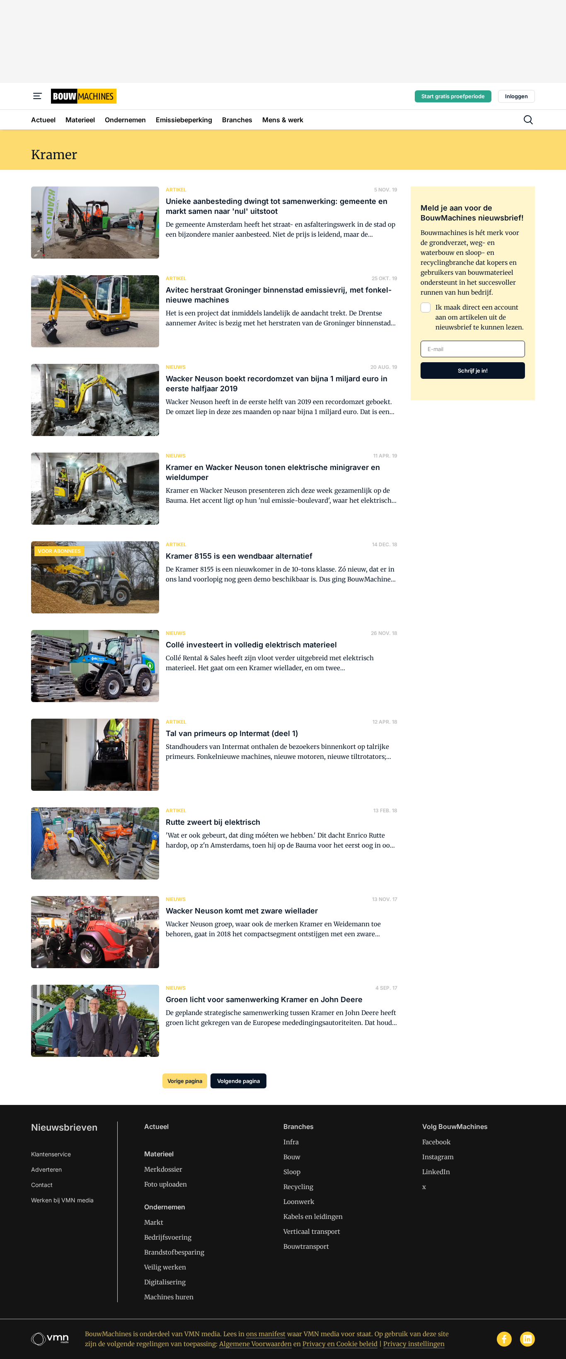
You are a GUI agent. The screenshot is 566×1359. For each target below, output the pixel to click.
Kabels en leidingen (313, 1217)
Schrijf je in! (473, 370)
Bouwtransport (306, 1246)
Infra (291, 1142)
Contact (42, 1184)
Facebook (436, 1142)
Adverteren (46, 1169)
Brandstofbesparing (174, 1252)
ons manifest (265, 1334)
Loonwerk (298, 1202)
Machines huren (169, 1297)
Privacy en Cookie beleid (339, 1344)
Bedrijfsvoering (167, 1237)
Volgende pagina (238, 1081)
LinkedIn (436, 1172)
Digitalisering (165, 1282)
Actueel (156, 1126)
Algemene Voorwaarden (255, 1344)
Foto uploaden (165, 1184)
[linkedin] (527, 1339)
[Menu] (37, 96)
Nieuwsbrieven (64, 1127)
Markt (153, 1222)
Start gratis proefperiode (453, 96)
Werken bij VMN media (62, 1200)
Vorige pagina (184, 1081)
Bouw (291, 1157)
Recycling (298, 1187)
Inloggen (516, 96)
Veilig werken (165, 1267)
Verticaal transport (311, 1231)
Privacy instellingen (414, 1344)
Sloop (291, 1172)
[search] (528, 120)
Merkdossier (163, 1169)
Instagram (438, 1157)
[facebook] (504, 1339)
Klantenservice (51, 1154)
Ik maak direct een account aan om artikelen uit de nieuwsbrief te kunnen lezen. (479, 317)
